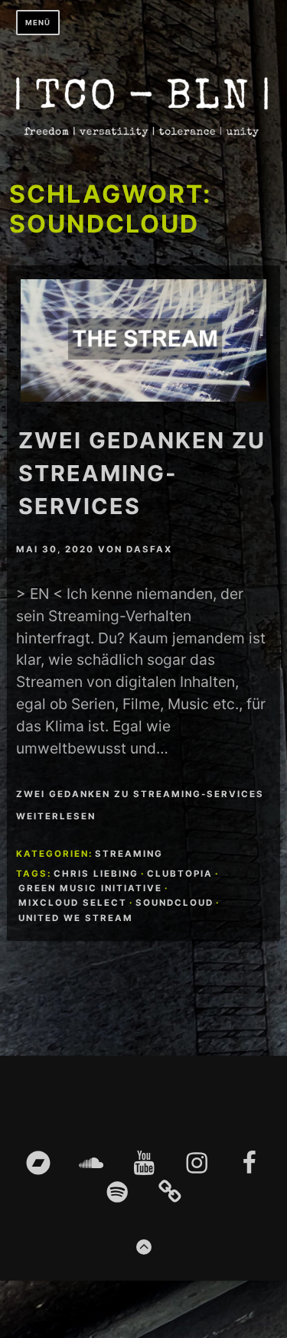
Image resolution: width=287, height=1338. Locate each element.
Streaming (129, 853)
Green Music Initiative (90, 888)
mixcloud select (72, 902)
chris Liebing (96, 873)
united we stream (75, 918)
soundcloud (174, 902)
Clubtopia (180, 873)
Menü (38, 22)
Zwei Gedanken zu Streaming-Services (142, 473)
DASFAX (149, 549)
